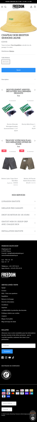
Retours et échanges (8, 299)
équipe (4, 288)
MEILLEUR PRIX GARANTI (12, 208)
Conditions (5, 305)
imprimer (4, 307)
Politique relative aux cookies (10, 313)
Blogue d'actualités (7, 319)
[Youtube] (10, 357)
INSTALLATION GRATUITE (12, 231)
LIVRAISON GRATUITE (11, 201)
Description (5, 79)
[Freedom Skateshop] (18, 6)
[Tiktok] (13, 357)
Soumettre (7, 351)
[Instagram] (6, 357)
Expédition (5, 296)
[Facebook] (3, 357)
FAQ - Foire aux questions (9, 293)
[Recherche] (6, 7)
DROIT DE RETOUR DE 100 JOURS (15, 215)
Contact (4, 290)
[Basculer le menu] (2, 7)
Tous (18, 96)
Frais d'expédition (16, 45)
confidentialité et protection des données (14, 310)
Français (5, 409)
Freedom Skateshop (10, 414)
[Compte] (31, 7)
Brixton (11, 51)
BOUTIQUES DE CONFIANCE (11, 366)
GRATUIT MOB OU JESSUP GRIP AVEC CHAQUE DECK (15, 223)
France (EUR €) (7, 403)
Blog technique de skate (9, 322)
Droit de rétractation (8, 302)
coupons (4, 316)
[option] (18, 21)
